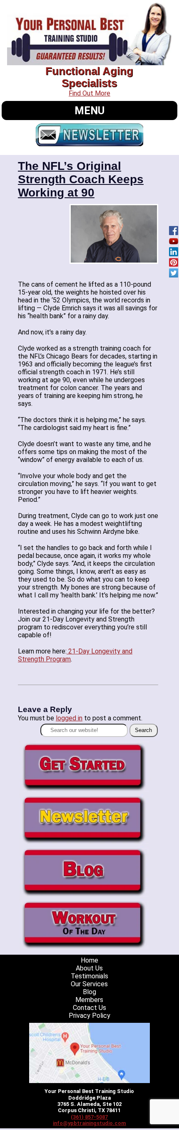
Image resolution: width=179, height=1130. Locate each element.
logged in (69, 718)
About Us (89, 968)
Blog (89, 992)
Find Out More (89, 93)
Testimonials (89, 976)
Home (89, 960)
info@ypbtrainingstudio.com (89, 1123)
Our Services (89, 984)
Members (89, 1000)
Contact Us (89, 1008)
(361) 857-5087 (89, 1117)
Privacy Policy (89, 1015)
